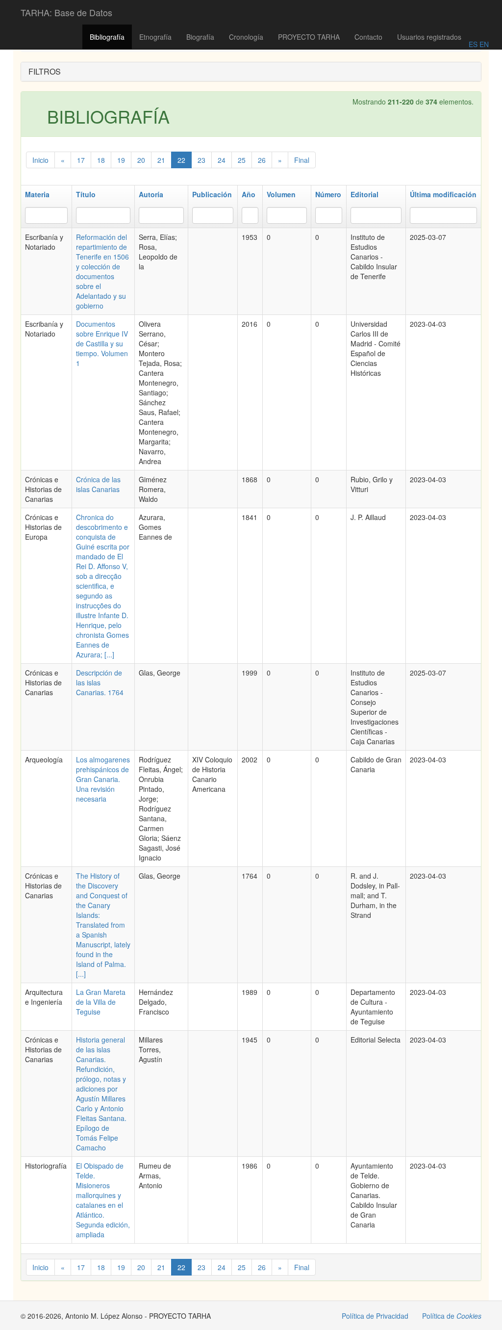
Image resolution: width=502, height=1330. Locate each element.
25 (242, 160)
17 (81, 160)
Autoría (151, 194)
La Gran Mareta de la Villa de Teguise (101, 1002)
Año (248, 194)
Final (301, 160)
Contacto (368, 37)
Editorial (364, 194)
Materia (37, 194)
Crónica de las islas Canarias (98, 484)
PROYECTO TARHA (309, 37)
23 (201, 160)
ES (473, 44)
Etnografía (155, 37)
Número (328, 194)
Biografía (200, 37)
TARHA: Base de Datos (66, 12)
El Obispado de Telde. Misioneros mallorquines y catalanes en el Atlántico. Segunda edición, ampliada (103, 1200)
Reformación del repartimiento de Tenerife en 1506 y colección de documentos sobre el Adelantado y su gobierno (102, 271)
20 (141, 160)
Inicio (40, 160)
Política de (451, 1316)
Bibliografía (107, 37)
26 (262, 160)
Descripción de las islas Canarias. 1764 (100, 682)
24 (222, 160)
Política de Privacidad (375, 1316)
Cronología (246, 37)
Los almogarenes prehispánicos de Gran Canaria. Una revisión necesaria (103, 779)
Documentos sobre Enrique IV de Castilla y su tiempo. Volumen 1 (102, 343)
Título (86, 194)
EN (483, 44)
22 (181, 160)
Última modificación (443, 194)
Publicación (212, 194)
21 (161, 160)
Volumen (281, 194)
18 (101, 160)
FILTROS (44, 71)
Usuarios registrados (429, 37)
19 (121, 160)
